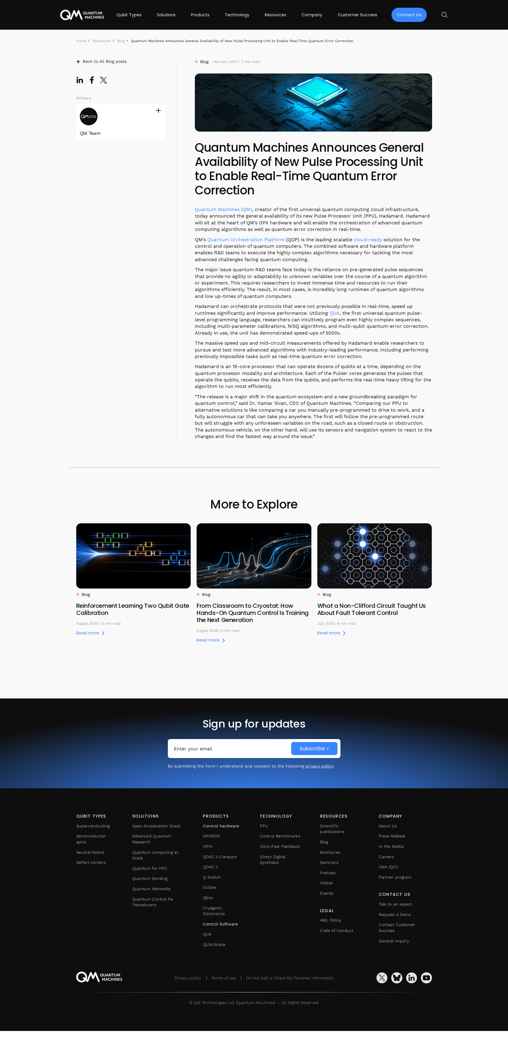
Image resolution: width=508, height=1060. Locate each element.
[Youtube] (426, 978)
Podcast (328, 872)
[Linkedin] (411, 978)
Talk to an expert (395, 904)
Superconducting (93, 826)
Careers (386, 856)
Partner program (395, 877)
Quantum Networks (151, 888)
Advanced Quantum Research (151, 839)
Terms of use (223, 978)
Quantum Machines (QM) (223, 209)
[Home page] (82, 14)
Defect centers (91, 862)
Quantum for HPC (150, 868)
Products (200, 15)
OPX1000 (211, 836)
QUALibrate (214, 944)
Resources (275, 15)
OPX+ (208, 846)
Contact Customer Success (397, 927)
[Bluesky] (396, 978)
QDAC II (210, 866)
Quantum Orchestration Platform (246, 239)
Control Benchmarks (280, 836)
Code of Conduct (336, 930)
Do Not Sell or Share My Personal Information (290, 978)
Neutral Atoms (90, 852)
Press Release (392, 836)
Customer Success (357, 15)
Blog (121, 41)
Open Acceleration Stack (156, 826)
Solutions (166, 15)
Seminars (329, 862)
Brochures (330, 852)
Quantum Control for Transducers (152, 902)
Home (81, 41)
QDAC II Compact (220, 856)
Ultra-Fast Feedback (280, 846)
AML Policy (330, 920)
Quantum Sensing (149, 878)
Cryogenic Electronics (214, 911)
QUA (334, 313)
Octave (209, 887)
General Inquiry (394, 941)
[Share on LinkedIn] (79, 80)
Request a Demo (395, 914)
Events (326, 893)
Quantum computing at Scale (155, 855)
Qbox (208, 897)
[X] (382, 978)
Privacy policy (188, 978)
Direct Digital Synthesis (272, 859)
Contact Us (409, 15)
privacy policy (319, 766)
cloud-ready (368, 239)
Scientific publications (332, 829)
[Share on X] (103, 80)
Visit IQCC (388, 866)
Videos (326, 882)
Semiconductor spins (91, 839)
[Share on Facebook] (91, 80)
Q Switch (212, 877)
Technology (237, 15)
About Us (388, 826)
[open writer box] (158, 110)
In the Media (391, 846)
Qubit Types (128, 15)
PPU (264, 826)
